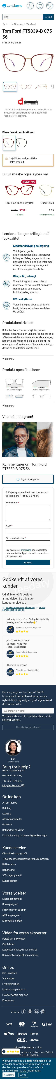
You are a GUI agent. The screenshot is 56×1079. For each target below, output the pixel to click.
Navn (9, 525)
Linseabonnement (11, 898)
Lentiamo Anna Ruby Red (19, 203)
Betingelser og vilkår (13, 830)
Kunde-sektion (9, 880)
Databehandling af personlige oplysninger (24, 835)
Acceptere (9, 1074)
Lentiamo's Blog (10, 984)
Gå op (39, 1047)
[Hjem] (3, 24)
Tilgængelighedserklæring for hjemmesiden (25, 859)
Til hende (18, 24)
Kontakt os (8, 1000)
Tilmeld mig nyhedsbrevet (28, 727)
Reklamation (9, 864)
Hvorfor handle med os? (15, 995)
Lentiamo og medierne (14, 989)
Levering (6, 813)
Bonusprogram (10, 904)
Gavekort (7, 824)
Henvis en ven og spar (14, 909)
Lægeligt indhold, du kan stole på (19, 949)
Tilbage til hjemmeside (24, 1047)
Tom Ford (31, 24)
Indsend (28, 562)
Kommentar (12, 502)
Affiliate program (11, 915)
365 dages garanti (12, 875)
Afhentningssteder (12, 819)
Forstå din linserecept (13, 938)
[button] (10, 86)
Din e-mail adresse (16, 538)
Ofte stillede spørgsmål (14, 853)
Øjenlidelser (8, 944)
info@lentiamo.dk (11, 785)
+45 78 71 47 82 (10, 780)
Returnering (8, 870)
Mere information (30, 1070)
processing (26, 549)
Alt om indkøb (9, 802)
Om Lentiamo (9, 973)
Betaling (6, 808)
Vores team (8, 978)
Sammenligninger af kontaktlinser (20, 955)
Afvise (23, 1074)
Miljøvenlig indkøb (12, 920)
